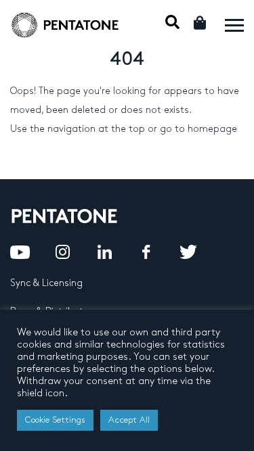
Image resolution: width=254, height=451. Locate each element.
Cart (201, 23)
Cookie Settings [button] (55, 420)
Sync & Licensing (46, 283)
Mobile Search (172, 22)
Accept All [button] (129, 420)
